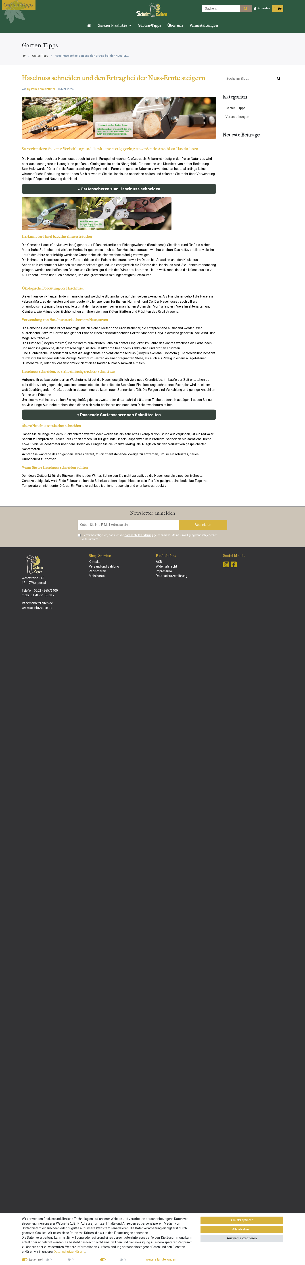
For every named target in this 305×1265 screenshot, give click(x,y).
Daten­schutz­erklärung (69, 1251)
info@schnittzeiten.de (37, 603)
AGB (159, 562)
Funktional (134, 1259)
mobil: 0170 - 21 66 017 (38, 595)
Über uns (175, 25)
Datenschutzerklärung (171, 576)
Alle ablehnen (241, 1229)
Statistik (59, 1259)
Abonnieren (203, 524)
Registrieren (97, 571)
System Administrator (41, 89)
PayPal (112, 1259)
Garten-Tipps (149, 25)
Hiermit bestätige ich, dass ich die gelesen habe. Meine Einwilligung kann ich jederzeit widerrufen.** (149, 537)
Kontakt (94, 562)
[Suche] (245, 8)
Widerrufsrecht (166, 566)
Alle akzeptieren (241, 1220)
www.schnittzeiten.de (37, 608)
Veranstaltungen (203, 25)
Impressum (164, 571)
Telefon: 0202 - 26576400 (40, 590)
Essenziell (36, 1259)
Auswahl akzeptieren (242, 1238)
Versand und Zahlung (104, 566)
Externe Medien (86, 1259)
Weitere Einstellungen (161, 1259)
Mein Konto (97, 576)
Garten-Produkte (112, 25)
